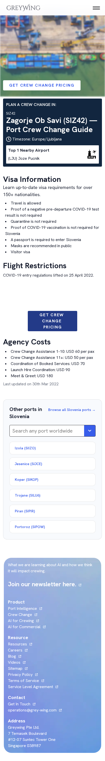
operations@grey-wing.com (32, 710)
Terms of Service (23, 680)
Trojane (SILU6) (27, 495)
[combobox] (13, 431)
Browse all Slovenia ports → (72, 409)
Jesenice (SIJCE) (28, 464)
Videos (16, 662)
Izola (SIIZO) (25, 448)
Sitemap (15, 668)
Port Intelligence (22, 608)
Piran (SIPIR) (25, 511)
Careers (18, 650)
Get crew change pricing (41, 85)
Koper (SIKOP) (26, 479)
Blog (14, 656)
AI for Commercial (24, 626)
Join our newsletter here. (44, 584)
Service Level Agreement (30, 686)
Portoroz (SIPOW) (30, 527)
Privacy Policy (20, 674)
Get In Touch (21, 704)
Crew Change (20, 614)
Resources (17, 644)
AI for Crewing (21, 620)
